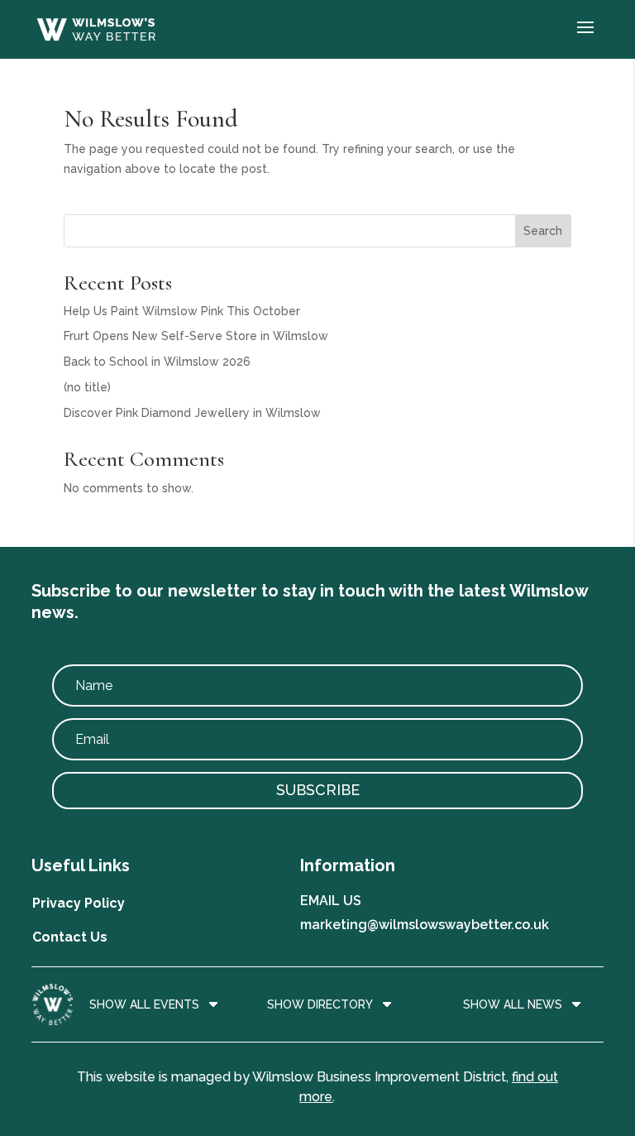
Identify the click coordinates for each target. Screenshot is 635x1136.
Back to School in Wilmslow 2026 (157, 361)
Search (542, 230)
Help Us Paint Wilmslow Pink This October (182, 311)
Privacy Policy (78, 903)
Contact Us (69, 937)
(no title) (87, 387)
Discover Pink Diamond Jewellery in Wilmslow (192, 412)
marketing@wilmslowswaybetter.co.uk (424, 924)
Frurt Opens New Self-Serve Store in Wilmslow (196, 336)
